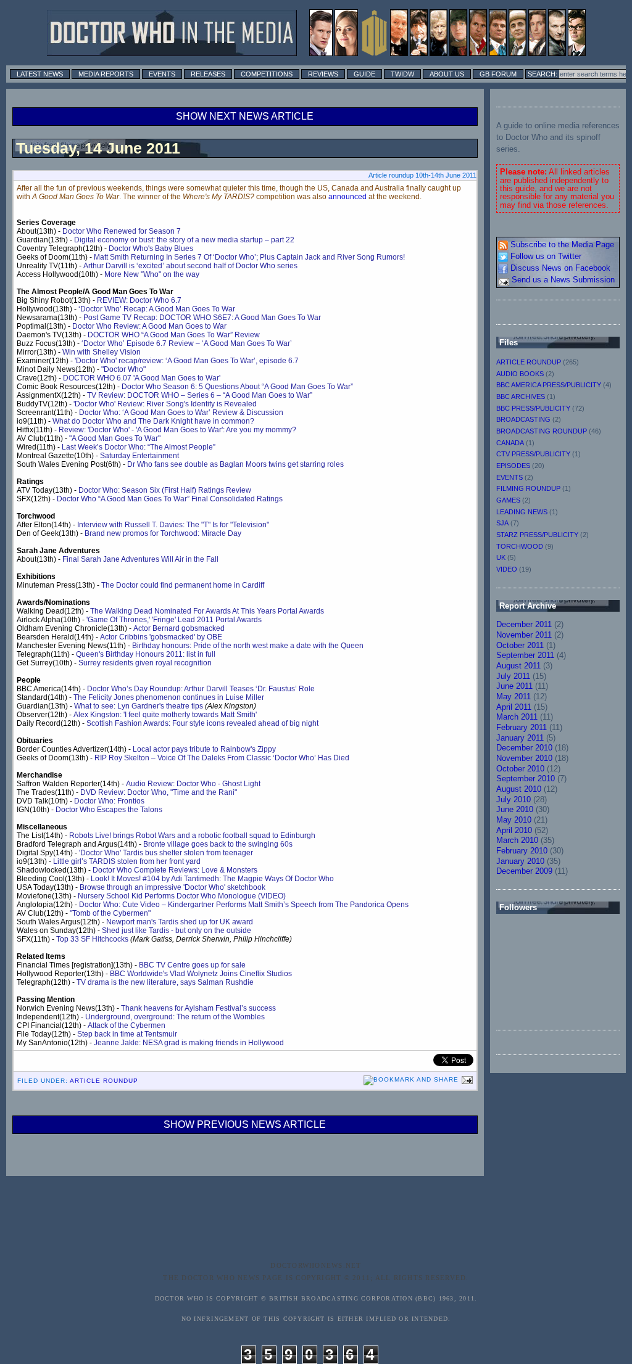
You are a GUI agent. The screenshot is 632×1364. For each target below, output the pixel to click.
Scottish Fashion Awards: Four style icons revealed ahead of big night (202, 723)
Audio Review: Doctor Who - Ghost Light (193, 783)
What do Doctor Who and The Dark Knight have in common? (153, 421)
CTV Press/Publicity (533, 454)
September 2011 (525, 655)
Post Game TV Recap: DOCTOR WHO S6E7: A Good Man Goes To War (202, 317)
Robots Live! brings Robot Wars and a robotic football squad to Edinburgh (192, 835)
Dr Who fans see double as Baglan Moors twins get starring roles (235, 464)
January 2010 (520, 861)
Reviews (323, 74)
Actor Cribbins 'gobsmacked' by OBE (161, 637)
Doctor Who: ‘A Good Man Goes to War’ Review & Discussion (181, 412)
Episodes (513, 465)
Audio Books (520, 373)
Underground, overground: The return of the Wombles (175, 1017)
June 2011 (514, 686)
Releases (208, 74)
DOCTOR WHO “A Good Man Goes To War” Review (174, 335)
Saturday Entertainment (139, 455)
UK (500, 557)
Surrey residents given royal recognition (145, 663)
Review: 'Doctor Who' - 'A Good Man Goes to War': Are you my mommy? (177, 429)
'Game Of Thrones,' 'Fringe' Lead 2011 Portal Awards (174, 619)
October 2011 (520, 645)
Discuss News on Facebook (559, 268)
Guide (364, 74)
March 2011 (517, 716)
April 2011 (513, 707)
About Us (447, 74)
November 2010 (524, 758)
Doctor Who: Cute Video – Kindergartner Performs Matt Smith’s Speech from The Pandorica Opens (244, 904)
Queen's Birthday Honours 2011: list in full (145, 654)
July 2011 (513, 676)
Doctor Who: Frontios (109, 801)
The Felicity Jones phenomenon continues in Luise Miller (168, 697)
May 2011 (513, 696)
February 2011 (521, 727)
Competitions (267, 74)
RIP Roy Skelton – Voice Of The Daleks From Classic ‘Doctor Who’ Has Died (221, 758)
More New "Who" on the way (151, 274)
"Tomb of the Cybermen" (110, 913)
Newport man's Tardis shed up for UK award (179, 922)
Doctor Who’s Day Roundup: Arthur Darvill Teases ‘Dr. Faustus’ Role (201, 688)
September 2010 (525, 778)
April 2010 (514, 830)
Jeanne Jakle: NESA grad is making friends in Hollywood (189, 1042)
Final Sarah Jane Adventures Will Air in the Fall (140, 559)
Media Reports (105, 74)
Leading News (521, 512)
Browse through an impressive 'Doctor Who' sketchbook (172, 887)
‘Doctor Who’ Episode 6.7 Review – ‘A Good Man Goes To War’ (186, 343)
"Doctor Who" (123, 369)
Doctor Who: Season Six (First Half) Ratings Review (164, 490)
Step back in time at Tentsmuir (127, 1034)
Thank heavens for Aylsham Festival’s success (198, 1008)
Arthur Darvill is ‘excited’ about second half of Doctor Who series (190, 265)
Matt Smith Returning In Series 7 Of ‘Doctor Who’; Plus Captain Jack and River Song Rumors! (249, 257)
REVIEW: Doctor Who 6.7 (139, 300)
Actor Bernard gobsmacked (179, 628)
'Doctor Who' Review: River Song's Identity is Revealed (165, 404)
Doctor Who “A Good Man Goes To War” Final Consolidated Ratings (170, 499)
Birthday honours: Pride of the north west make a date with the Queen (248, 645)
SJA (502, 523)
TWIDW (402, 74)
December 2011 (524, 624)
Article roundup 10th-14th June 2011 (422, 175)
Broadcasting (523, 419)
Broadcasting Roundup (541, 431)
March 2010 (517, 840)
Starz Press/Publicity (537, 534)
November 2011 (524, 634)
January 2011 (520, 737)
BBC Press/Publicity (533, 408)
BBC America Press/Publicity (548, 384)
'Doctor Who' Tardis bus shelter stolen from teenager (166, 852)
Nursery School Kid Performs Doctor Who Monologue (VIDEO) (182, 896)
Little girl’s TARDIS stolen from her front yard (127, 861)
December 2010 (524, 747)
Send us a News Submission (562, 279)
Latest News (40, 74)
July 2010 (513, 799)
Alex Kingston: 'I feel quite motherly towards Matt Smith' (165, 714)
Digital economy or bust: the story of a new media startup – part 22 (184, 240)
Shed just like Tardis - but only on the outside (176, 930)
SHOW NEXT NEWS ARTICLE (245, 116)
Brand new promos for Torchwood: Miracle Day (163, 533)
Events (162, 74)
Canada (510, 442)
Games (508, 500)
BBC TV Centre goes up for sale (192, 965)
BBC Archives (520, 396)
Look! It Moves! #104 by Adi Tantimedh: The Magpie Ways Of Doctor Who (212, 878)
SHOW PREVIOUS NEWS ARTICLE (245, 1124)
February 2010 (521, 850)
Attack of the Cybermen (126, 1025)
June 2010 (514, 809)
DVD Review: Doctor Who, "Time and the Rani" (158, 792)
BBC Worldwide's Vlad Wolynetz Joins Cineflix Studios (201, 973)
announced (347, 196)
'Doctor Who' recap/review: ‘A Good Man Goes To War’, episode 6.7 (187, 360)
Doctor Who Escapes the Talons (109, 809)
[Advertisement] (337, 1227)
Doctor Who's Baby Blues (151, 248)
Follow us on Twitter (544, 256)
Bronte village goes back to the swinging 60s (218, 844)
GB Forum (498, 74)
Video (506, 569)
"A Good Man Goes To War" (114, 438)
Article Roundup (104, 1080)
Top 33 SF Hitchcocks (92, 939)
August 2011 (518, 665)
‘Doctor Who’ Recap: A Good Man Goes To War (156, 309)
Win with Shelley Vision (101, 352)
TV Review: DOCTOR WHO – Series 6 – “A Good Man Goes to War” (199, 395)
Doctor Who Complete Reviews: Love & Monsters (175, 870)
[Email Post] (466, 1079)
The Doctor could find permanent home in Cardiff (182, 585)
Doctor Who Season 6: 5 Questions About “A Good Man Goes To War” (237, 386)
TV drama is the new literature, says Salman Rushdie (165, 982)
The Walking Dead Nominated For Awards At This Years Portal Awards (207, 611)
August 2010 (518, 789)
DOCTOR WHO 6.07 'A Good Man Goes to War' (141, 378)
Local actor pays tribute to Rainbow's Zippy (204, 749)
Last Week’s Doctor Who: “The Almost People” (138, 447)
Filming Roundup (528, 488)
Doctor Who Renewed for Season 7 (121, 231)
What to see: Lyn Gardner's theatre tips (138, 706)
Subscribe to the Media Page (561, 244)
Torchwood (519, 546)
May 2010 (513, 819)
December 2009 (524, 871)
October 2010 (520, 768)
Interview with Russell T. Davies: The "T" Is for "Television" (173, 524)
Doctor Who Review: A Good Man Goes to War (149, 326)
